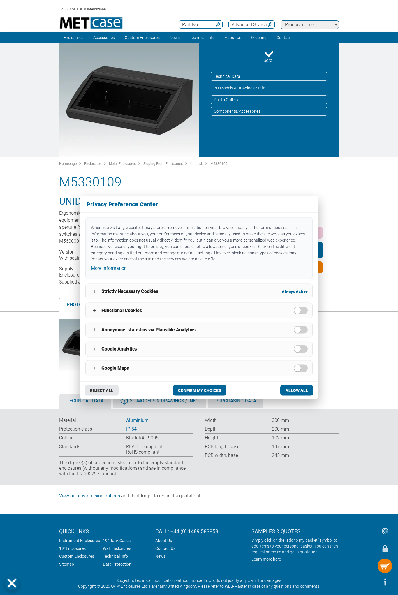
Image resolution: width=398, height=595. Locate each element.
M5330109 (219, 164)
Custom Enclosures (142, 37)
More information (109, 268)
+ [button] (94, 291)
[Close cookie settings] (12, 583)
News (175, 37)
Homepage (68, 164)
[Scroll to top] (367, 582)
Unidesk (196, 164)
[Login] (385, 548)
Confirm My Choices (199, 390)
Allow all (297, 390)
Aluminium (137, 420)
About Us (163, 540)
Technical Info (115, 556)
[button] (12, 583)
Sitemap (66, 564)
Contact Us (165, 548)
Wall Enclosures (117, 548)
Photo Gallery (226, 99)
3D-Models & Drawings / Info (239, 88)
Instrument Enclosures (79, 540)
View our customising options (89, 496)
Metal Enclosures (122, 164)
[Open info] (385, 582)
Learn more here (266, 559)
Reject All (101, 390)
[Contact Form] (385, 531)
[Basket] (385, 566)
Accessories (104, 37)
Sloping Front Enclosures (163, 164)
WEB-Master (236, 586)
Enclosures (73, 37)
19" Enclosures (72, 548)
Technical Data (227, 76)
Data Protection (117, 564)
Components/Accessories (237, 111)
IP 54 (131, 429)
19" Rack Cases (117, 540)
